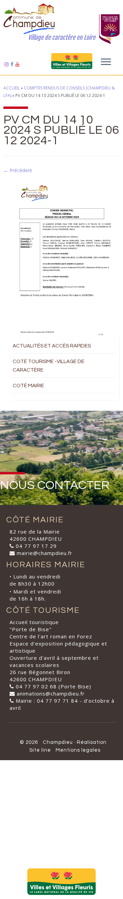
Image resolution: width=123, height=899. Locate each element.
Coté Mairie (28, 385)
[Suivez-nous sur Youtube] (18, 64)
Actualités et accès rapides (52, 345)
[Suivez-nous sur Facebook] (13, 64)
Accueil (11, 88)
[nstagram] (7, 64)
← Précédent (17, 170)
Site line (40, 750)
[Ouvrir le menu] (106, 62)
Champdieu (58, 742)
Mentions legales (78, 750)
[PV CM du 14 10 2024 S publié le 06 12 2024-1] (61, 255)
